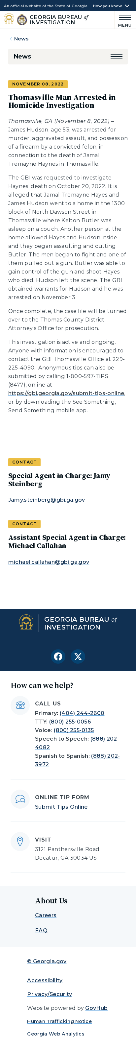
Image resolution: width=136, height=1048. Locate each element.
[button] (116, 56)
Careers (45, 915)
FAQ (41, 930)
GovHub (96, 1008)
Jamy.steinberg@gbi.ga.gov (46, 500)
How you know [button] (107, 6)
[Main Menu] (123, 20)
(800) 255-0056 (70, 722)
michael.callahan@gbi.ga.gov (48, 562)
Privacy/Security (49, 994)
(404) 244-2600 (82, 713)
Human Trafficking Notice (59, 1021)
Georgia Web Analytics (56, 1034)
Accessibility (44, 980)
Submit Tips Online (61, 807)
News (21, 39)
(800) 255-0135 (74, 730)
